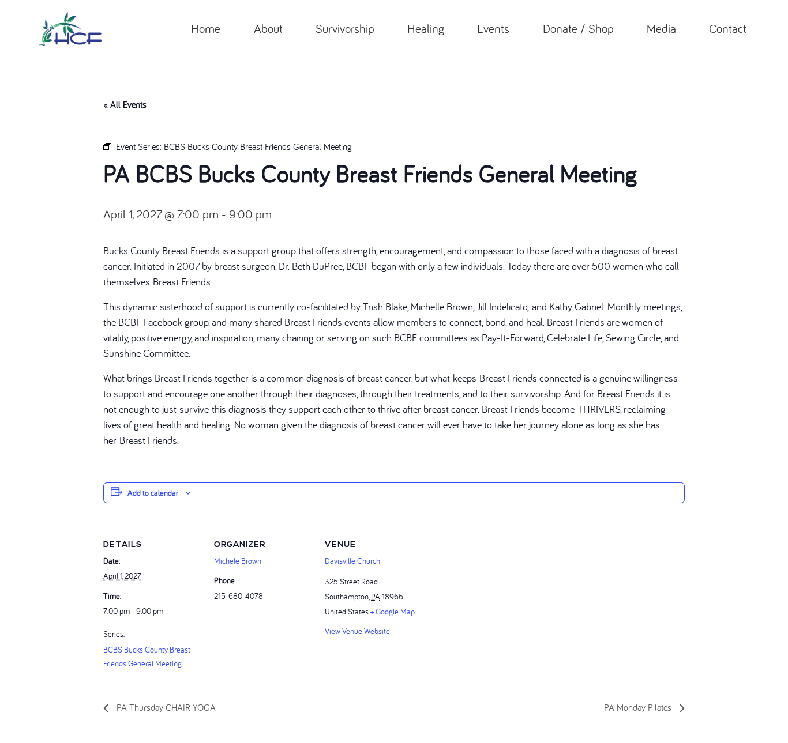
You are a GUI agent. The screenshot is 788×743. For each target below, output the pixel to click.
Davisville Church (352, 561)
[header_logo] (70, 29)
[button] (290, 29)
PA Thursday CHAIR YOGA (165, 707)
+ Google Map (392, 611)
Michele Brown (237, 561)
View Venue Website (357, 631)
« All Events (125, 104)
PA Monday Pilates (639, 707)
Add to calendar (152, 493)
